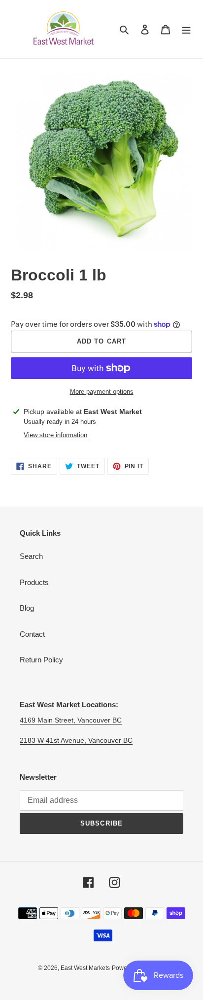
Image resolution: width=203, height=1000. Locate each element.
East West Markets (85, 968)
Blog (27, 608)
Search (31, 556)
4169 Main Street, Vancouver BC (71, 720)
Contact (32, 634)
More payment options (102, 391)
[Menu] (186, 29)
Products (34, 582)
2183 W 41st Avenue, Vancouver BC (76, 740)
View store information (55, 435)
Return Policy (41, 659)
